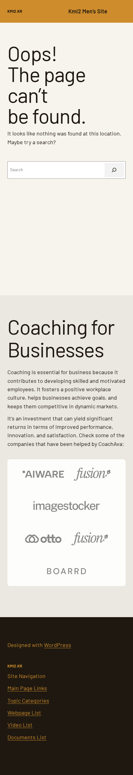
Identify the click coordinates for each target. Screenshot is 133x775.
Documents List (26, 737)
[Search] (114, 170)
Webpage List (24, 712)
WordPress (57, 644)
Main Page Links (27, 688)
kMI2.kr (15, 11)
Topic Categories (28, 700)
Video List (19, 724)
